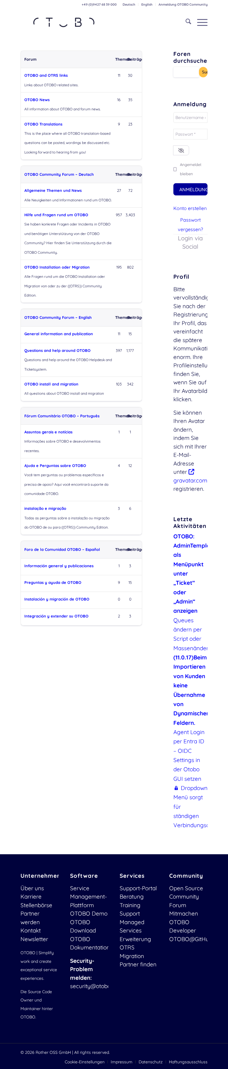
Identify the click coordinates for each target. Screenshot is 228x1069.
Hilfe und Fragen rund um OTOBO (56, 214)
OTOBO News (37, 99)
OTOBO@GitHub (190, 939)
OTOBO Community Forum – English (58, 317)
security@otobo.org (95, 986)
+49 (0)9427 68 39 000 (99, 4)
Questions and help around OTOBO (57, 350)
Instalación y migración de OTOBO (56, 599)
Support (130, 913)
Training (130, 905)
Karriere (31, 896)
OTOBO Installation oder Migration (57, 267)
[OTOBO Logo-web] (64, 22)
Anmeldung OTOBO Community (183, 4)
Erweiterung (135, 939)
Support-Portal (138, 888)
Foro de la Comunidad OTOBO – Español (62, 549)
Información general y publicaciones (59, 565)
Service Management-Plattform (88, 897)
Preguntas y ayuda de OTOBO (52, 582)
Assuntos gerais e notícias (48, 432)
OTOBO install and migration (51, 384)
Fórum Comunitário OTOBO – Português (61, 415)
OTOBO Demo (88, 913)
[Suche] (185, 22)
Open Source (186, 888)
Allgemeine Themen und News (53, 190)
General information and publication (58, 333)
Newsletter (34, 939)
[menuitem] (129, 4)
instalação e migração (45, 508)
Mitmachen (183, 913)
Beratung (132, 896)
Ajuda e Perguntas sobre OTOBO (55, 465)
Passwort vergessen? (190, 224)
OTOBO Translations (43, 124)
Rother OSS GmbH (53, 1052)
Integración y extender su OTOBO (56, 616)
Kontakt (30, 930)
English (146, 4)
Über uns (32, 888)
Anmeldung (193, 189)
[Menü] (199, 22)
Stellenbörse (36, 905)
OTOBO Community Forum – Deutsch (59, 174)
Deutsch (129, 4)
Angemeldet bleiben (190, 169)
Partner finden (138, 964)
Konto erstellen (190, 208)
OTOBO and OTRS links (46, 75)
